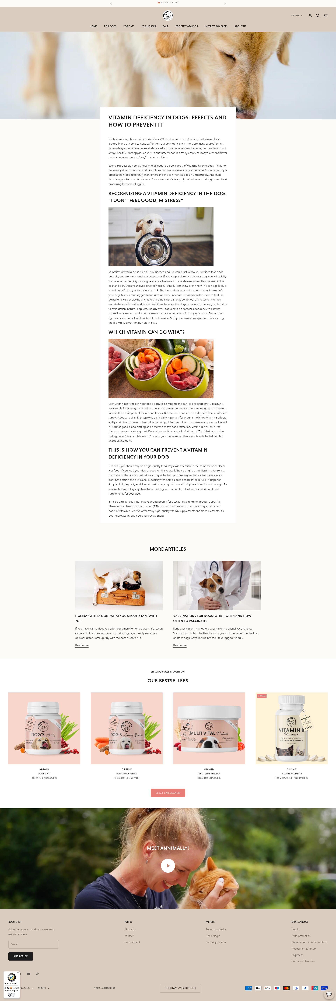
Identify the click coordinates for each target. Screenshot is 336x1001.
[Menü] (18, 973)
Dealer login (213, 936)
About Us (240, 26)
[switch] (11, 995)
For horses (148, 26)
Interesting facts (216, 26)
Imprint (296, 929)
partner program (216, 942)
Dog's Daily (44, 774)
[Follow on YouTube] (28, 974)
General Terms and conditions (310, 942)
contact (129, 936)
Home (93, 26)
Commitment (132, 942)
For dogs (110, 26)
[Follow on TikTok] (37, 974)
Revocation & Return (304, 948)
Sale (166, 26)
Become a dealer (216, 929)
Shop (160, 515)
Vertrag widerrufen (303, 961)
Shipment (297, 955)
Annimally (44, 769)
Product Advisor (187, 26)
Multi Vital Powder (209, 774)
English (295, 15)
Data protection (301, 936)
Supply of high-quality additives (127, 484)
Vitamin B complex (291, 774)
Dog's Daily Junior (126, 774)
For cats (128, 26)
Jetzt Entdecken (168, 792)
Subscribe (20, 956)
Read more (82, 645)
